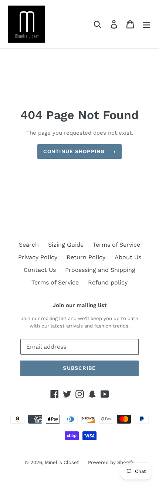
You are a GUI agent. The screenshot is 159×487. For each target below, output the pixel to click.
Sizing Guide (66, 244)
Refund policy (108, 282)
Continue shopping (74, 151)
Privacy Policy (37, 257)
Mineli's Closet (62, 462)
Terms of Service (116, 244)
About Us (128, 257)
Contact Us (40, 269)
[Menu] (146, 24)
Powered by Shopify (111, 462)
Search (29, 244)
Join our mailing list (79, 305)
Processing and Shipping (100, 269)
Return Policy (86, 257)
